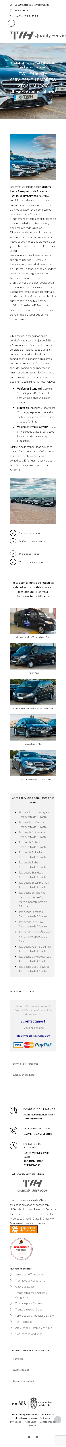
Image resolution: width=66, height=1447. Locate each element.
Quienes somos (21, 1369)
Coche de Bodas (25, 1286)
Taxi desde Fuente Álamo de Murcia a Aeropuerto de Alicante (35, 936)
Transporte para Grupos (29, 1309)
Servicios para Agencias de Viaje (34, 1315)
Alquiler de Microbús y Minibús (33, 1327)
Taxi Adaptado (23, 1321)
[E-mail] (29, 1437)
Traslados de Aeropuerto (30, 1280)
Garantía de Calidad (23, 1380)
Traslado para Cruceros (29, 1303)
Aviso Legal (31, 1421)
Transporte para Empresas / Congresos (31, 1295)
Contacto (18, 1358)
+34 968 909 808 (34, 1028)
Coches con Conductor (28, 1333)
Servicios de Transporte (25, 1063)
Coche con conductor (24, 1074)
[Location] (37, 1437)
